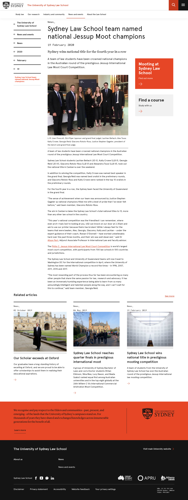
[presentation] (40, 341)
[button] (173, 5)
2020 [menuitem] (19, 51)
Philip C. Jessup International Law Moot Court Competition (81, 246)
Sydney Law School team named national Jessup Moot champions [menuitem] (27, 79)
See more (169, 296)
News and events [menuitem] (25, 34)
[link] (158, 449)
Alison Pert (53, 240)
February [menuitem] (21, 60)
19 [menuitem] (18, 69)
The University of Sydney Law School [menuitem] (26, 24)
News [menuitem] (19, 43)
